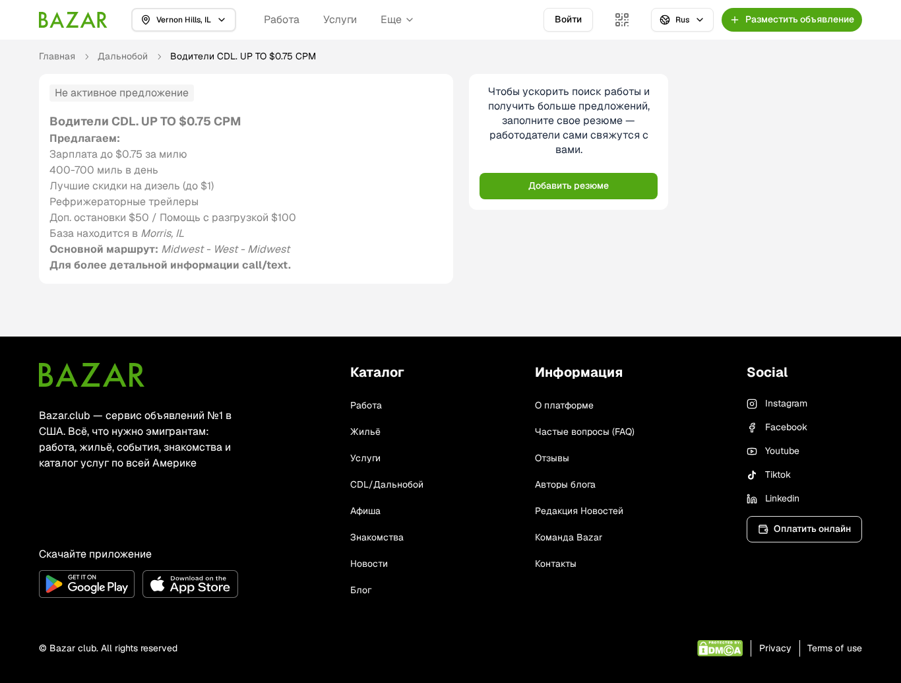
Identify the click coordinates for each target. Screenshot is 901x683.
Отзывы (552, 458)
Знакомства (377, 537)
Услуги (340, 19)
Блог (360, 590)
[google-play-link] (87, 584)
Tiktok (778, 474)
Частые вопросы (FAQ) (585, 432)
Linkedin (782, 498)
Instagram (786, 403)
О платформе (564, 405)
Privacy (775, 648)
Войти (568, 19)
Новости (369, 563)
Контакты (555, 563)
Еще (391, 19)
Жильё (365, 432)
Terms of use (834, 648)
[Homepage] (73, 20)
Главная (57, 56)
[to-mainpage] (91, 375)
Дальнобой (123, 56)
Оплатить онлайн (812, 529)
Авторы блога (565, 484)
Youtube (782, 451)
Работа (281, 19)
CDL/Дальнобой (386, 484)
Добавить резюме (568, 185)
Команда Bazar (568, 537)
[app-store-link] (190, 584)
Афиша (365, 511)
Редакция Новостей (579, 511)
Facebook (786, 427)
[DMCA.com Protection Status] (720, 648)
